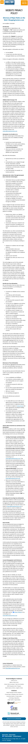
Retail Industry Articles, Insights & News (14, 688)
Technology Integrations (14, 698)
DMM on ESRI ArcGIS (14, 682)
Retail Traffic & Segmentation (14, 699)
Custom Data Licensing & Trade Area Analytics (14, 684)
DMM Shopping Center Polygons (14, 686)
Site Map (9, 740)
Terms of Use (5, 734)
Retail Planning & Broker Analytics (14, 692)
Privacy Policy (12, 734)
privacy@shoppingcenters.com (10, 131)
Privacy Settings (18, 612)
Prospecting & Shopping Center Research (14, 694)
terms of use (20, 406)
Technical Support (17, 736)
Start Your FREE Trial (24, 2)
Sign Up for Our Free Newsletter (14, 718)
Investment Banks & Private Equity (14, 696)
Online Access (14, 680)
